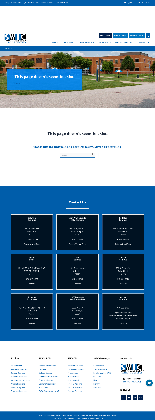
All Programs (16, 365)
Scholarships (44, 387)
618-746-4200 (32, 318)
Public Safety (73, 376)
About (55, 42)
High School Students (31, 3)
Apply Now (105, 35)
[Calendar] (149, 2)
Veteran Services (75, 391)
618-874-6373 (32, 279)
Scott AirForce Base (32, 298)
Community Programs (20, 380)
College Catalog (45, 373)
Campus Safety (57, 418)
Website (31, 283)
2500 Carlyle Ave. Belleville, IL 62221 (32, 231)
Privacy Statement (69, 418)
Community (86, 42)
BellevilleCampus (32, 219)
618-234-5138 (77, 279)
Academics (69, 42)
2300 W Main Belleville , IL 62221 (77, 311)
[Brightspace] (139, 2)
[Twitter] (129, 397)
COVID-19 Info (98, 418)
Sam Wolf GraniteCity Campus (77, 219)
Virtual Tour (136, 35)
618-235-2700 (32, 239)
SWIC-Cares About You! (49, 391)
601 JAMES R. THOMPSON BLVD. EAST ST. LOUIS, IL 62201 (32, 271)
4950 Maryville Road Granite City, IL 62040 (77, 231)
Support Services (75, 387)
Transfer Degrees (19, 391)
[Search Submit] (93, 154)
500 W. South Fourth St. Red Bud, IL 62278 (123, 231)
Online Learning (18, 384)
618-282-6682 (123, 239)
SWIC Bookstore (100, 369)
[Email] (135, 2)
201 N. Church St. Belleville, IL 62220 (123, 271)
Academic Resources (47, 365)
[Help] (146, 2)
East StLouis (31, 258)
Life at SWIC (103, 42)
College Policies (81, 418)
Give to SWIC (120, 35)
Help (95, 380)
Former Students (61, 3)
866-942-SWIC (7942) (132, 381)
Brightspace (98, 365)
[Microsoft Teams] (125, 2)
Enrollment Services (76, 369)
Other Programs (18, 387)
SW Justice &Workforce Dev (77, 298)
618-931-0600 (77, 239)
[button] (148, 35)
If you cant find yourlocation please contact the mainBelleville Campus (123, 315)
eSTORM (97, 376)
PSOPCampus (123, 258)
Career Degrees (18, 373)
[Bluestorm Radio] (142, 2)
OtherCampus (123, 298)
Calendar (43, 369)
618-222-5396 (77, 318)
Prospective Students (13, 3)
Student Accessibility (47, 384)
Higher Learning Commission (108, 415)
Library (96, 384)
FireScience (77, 258)
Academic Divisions (19, 369)
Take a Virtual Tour (32, 244)
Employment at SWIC (102, 373)
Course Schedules (46, 380)
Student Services (123, 42)
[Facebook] (123, 397)
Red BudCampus (123, 219)
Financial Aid (73, 373)
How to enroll (73, 380)
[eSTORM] (130, 2)
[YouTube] (140, 397)
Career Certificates (19, 376)
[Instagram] (135, 397)
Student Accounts (75, 384)
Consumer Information (49, 376)
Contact (142, 42)
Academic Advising (75, 365)
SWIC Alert (97, 387)
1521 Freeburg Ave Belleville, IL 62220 (78, 271)
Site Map (90, 418)
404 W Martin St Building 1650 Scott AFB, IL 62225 (32, 311)
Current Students (47, 3)
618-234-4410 (123, 279)
